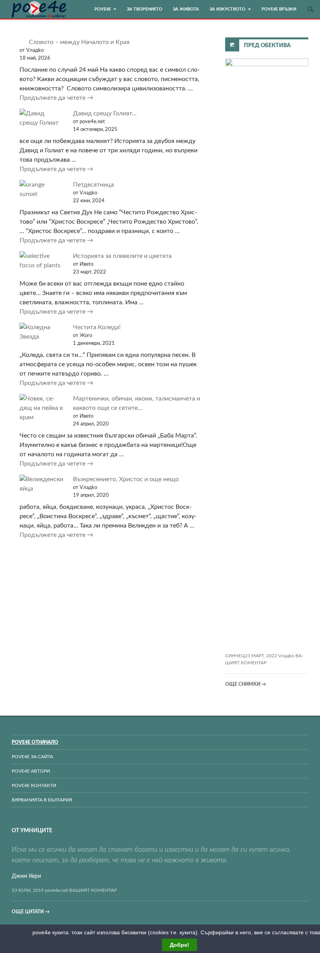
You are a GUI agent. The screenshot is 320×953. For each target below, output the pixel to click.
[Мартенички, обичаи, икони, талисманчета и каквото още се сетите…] (42, 408)
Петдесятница (93, 185)
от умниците (32, 830)
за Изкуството (227, 9)
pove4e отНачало (35, 742)
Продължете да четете (103, 97)
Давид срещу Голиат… (105, 113)
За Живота (186, 9)
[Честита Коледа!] (42, 332)
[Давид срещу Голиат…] (42, 118)
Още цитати (31, 911)
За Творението (144, 9)
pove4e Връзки (278, 9)
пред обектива (267, 45)
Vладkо (286, 655)
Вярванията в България (42, 800)
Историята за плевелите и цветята (122, 256)
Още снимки (245, 684)
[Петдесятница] (42, 189)
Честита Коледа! (97, 327)
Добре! (179, 945)
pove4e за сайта (32, 756)
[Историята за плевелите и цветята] (42, 260)
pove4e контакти (34, 785)
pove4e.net (56, 890)
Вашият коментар (93, 890)
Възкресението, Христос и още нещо (126, 479)
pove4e (102, 9)
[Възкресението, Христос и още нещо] (42, 484)
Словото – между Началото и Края (79, 42)
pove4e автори (31, 771)
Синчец (235, 655)
